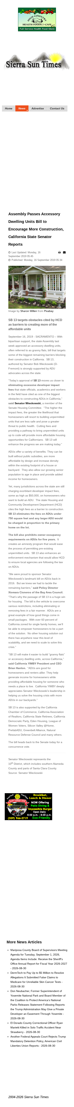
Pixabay (49, 310)
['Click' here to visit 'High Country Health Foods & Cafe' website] (37, 19)
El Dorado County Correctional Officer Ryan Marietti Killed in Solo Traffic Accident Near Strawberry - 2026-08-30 (36, 1027)
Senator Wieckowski (28, 403)
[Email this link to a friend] (64, 252)
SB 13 (37, 380)
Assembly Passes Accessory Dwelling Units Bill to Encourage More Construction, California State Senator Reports (36, 229)
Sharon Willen (28, 310)
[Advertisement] (37, 156)
